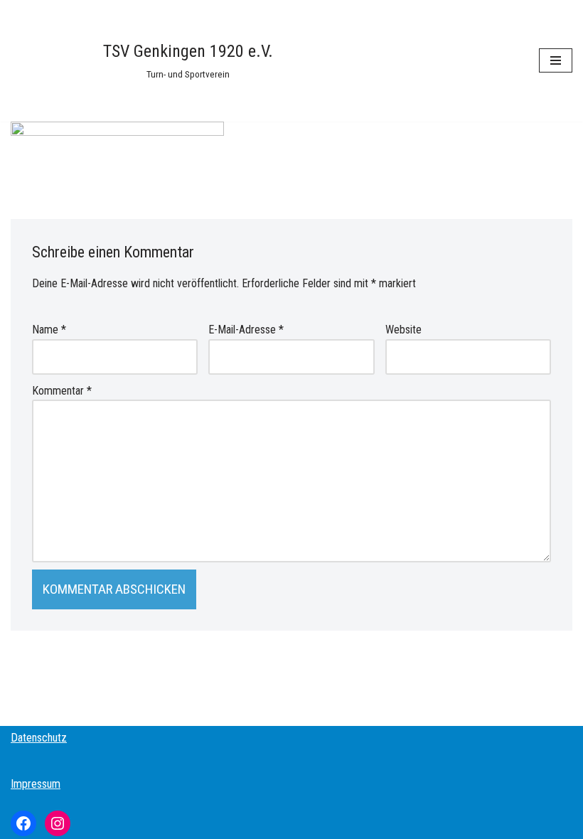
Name (49, 329)
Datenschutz (39, 737)
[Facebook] (23, 823)
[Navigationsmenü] (555, 60)
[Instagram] (57, 823)
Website (403, 329)
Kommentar (62, 390)
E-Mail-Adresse (246, 329)
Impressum (35, 784)
